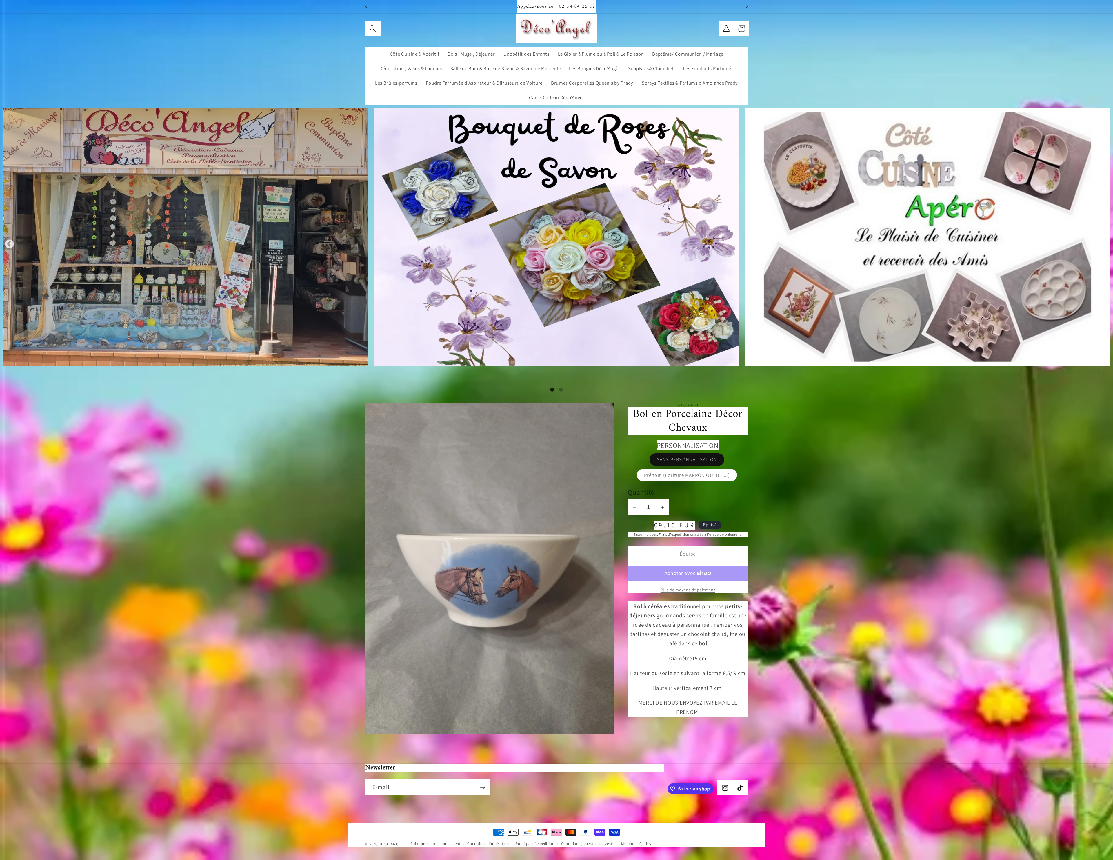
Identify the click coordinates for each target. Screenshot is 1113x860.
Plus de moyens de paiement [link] (688, 589)
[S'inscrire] (482, 787)
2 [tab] (561, 390)
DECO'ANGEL (392, 843)
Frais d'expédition (674, 534)
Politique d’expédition (535, 843)
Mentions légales (636, 843)
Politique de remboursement (435, 843)
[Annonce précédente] (366, 6)
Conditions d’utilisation (488, 843)
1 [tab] (552, 390)
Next (1104, 244)
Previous (9, 244)
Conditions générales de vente (587, 843)
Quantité (641, 492)
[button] (373, 28)
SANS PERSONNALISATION (690, 461)
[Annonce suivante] (746, 6)
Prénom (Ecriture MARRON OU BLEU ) (690, 476)
